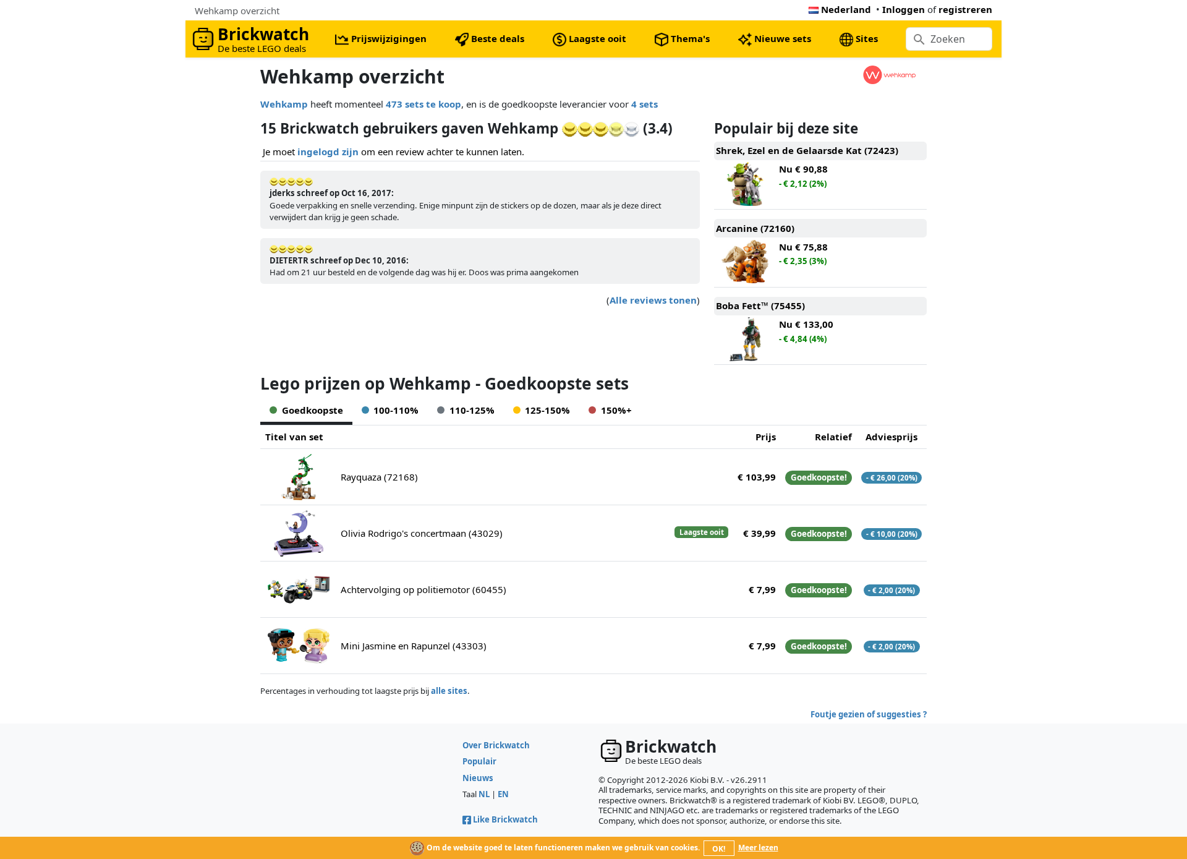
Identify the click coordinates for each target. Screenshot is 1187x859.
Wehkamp (284, 104)
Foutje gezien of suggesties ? (868, 714)
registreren (965, 9)
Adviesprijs (891, 436)
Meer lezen (758, 847)
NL (484, 794)
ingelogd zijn (328, 151)
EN (503, 794)
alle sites (449, 690)
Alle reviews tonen (653, 300)
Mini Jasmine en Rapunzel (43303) (414, 645)
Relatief (833, 436)
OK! (718, 849)
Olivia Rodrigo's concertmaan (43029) (422, 533)
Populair (479, 761)
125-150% (547, 410)
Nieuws (477, 778)
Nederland (846, 9)
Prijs (765, 436)
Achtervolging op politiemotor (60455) (423, 589)
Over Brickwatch (496, 745)
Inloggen (903, 9)
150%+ (616, 410)
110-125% (472, 410)
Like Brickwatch (505, 819)
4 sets (644, 104)
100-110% (396, 410)
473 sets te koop (423, 104)
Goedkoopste (312, 410)
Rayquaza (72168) (379, 477)
